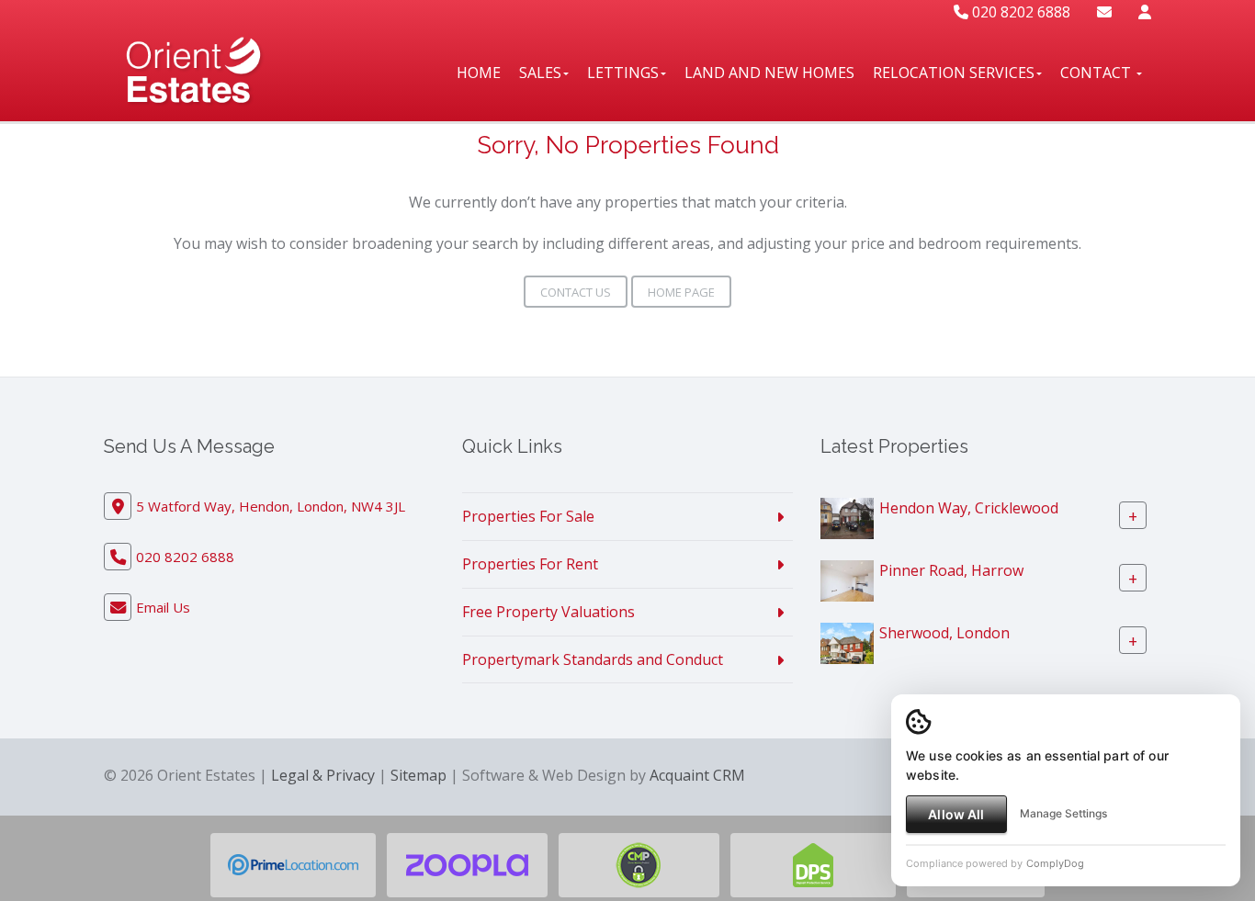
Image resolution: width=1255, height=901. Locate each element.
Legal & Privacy (323, 775)
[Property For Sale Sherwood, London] (847, 642)
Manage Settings (1063, 813)
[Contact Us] (1144, 12)
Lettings (623, 72)
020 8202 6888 (1019, 12)
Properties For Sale (528, 516)
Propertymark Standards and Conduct (592, 659)
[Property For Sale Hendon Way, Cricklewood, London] (847, 517)
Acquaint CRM (697, 775)
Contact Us (575, 292)
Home (479, 72)
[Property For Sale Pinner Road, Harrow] (847, 579)
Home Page (681, 292)
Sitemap (418, 775)
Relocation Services (954, 72)
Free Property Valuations (548, 612)
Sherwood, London (944, 633)
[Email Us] (1104, 12)
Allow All (956, 814)
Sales (540, 72)
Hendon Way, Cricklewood (968, 508)
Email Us (163, 607)
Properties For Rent (530, 564)
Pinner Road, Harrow (951, 570)
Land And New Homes (769, 72)
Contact (1097, 72)
